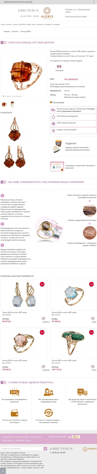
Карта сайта (5, 453)
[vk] (69, 437)
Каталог (15, 31)
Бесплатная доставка (76, 16)
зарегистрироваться (68, 86)
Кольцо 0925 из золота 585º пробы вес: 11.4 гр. (64, 362)
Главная (7, 31)
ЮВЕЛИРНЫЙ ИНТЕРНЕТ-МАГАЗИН (18, 2)
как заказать (36, 437)
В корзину (44, 319)
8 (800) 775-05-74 (61, 448)
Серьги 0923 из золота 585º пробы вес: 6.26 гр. (14, 314)
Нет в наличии (58, 102)
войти (82, 86)
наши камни (8, 440)
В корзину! (93, 319)
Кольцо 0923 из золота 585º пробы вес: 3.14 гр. (64, 314)
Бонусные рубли (23, 440)
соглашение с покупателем (15, 437)
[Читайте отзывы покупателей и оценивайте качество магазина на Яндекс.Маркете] (76, 437)
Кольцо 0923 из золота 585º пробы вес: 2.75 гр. (14, 362)
